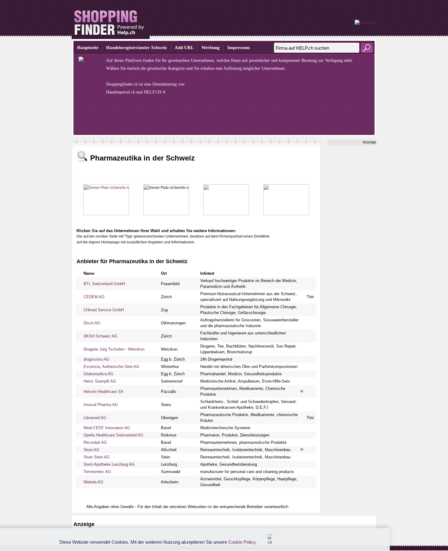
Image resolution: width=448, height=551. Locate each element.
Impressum (238, 47)
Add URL (184, 47)
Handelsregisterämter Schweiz (136, 47)
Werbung (210, 47)
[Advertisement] (352, 236)
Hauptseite (87, 47)
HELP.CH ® (155, 92)
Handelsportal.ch (120, 92)
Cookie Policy (241, 542)
